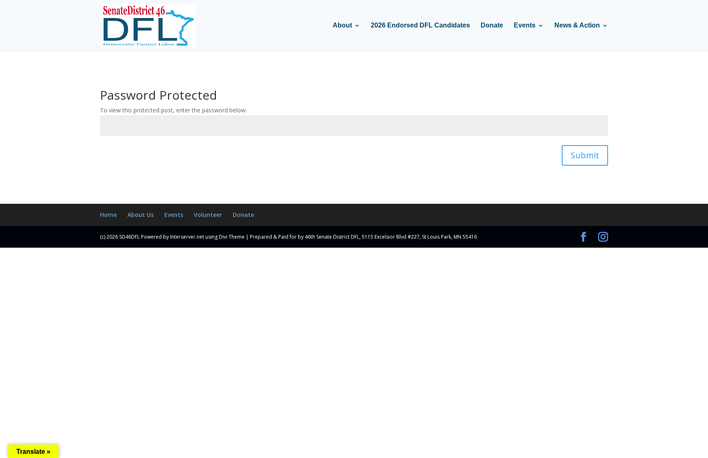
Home (108, 215)
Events (525, 26)
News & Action (577, 26)
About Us (140, 215)
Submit (585, 155)
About (342, 26)
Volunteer (208, 215)
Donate (492, 26)
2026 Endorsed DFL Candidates (420, 26)
